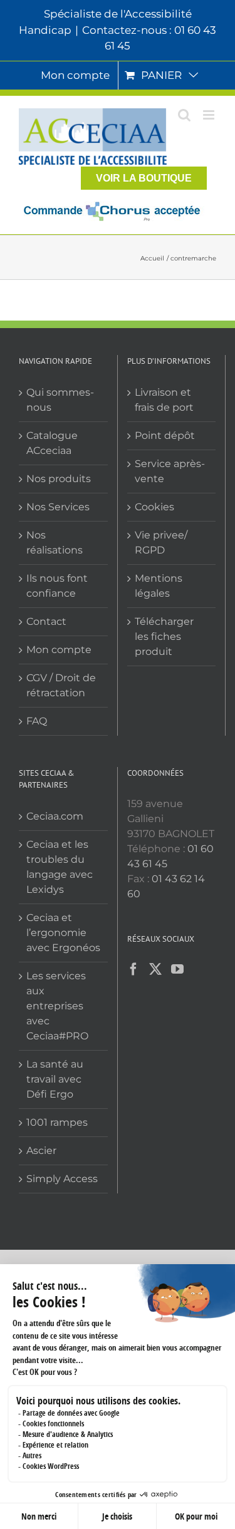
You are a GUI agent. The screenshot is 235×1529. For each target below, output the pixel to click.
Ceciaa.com (54, 816)
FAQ (36, 721)
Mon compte (58, 650)
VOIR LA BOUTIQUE (144, 178)
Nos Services (58, 507)
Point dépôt (165, 435)
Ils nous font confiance (57, 585)
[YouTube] (177, 969)
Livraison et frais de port (164, 399)
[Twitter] (155, 969)
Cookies (154, 507)
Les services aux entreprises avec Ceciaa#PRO (57, 1006)
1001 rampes (57, 1122)
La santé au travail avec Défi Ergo (54, 1079)
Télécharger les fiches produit (164, 636)
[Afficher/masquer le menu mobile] (209, 114)
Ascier (41, 1150)
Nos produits (58, 479)
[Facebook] (133, 969)
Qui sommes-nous (60, 399)
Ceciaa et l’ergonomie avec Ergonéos (63, 933)
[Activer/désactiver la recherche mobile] (184, 114)
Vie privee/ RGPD (161, 542)
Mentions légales (158, 585)
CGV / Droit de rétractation (61, 685)
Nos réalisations (54, 542)
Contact (46, 621)
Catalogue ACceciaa (52, 443)
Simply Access (62, 1179)
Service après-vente (170, 471)
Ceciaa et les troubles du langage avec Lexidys (59, 866)
